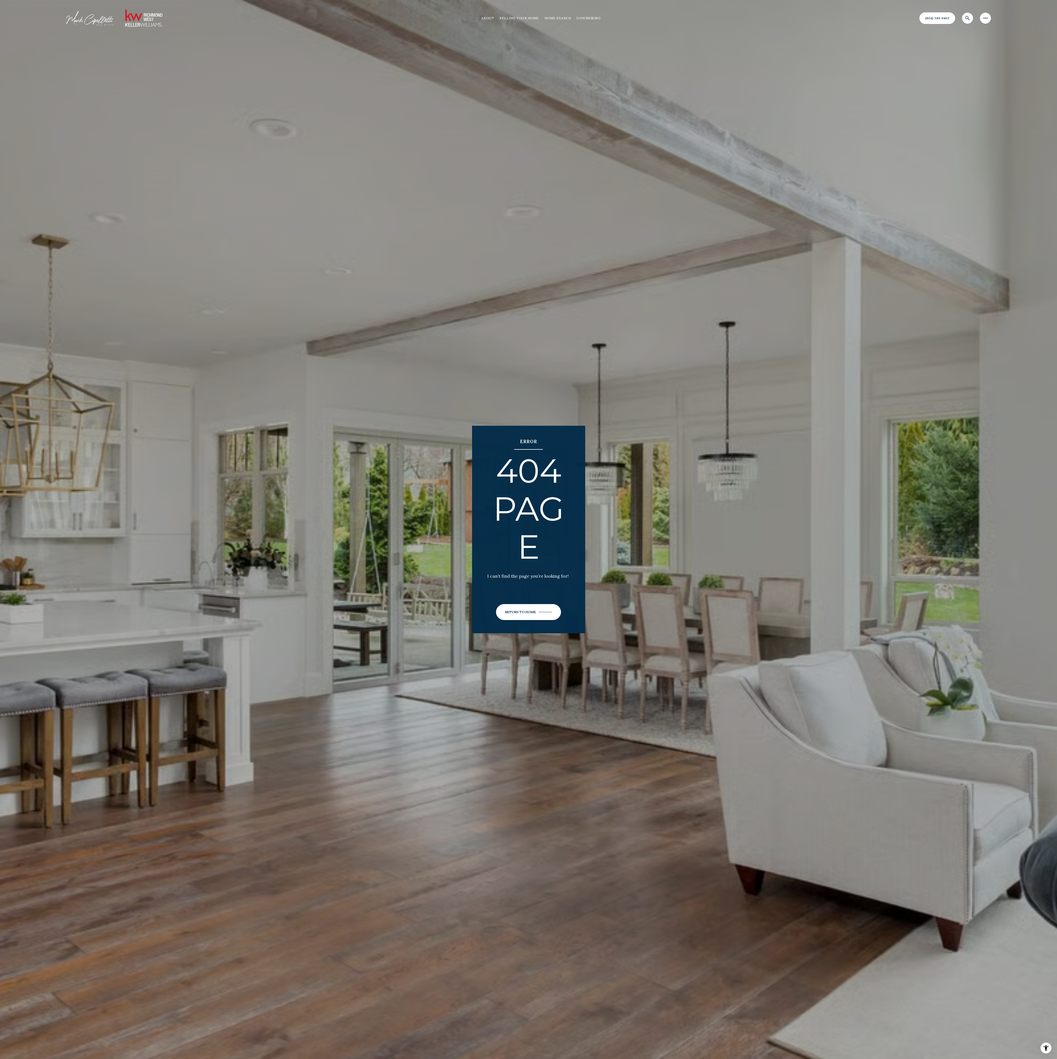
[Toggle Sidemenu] (985, 18)
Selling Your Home (519, 18)
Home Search (557, 18)
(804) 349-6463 (937, 18)
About (487, 18)
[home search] (967, 18)
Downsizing (588, 18)
